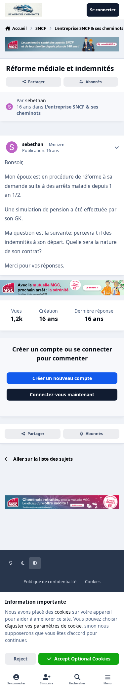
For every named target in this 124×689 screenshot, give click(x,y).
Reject (20, 658)
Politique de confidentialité (49, 581)
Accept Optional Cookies (82, 658)
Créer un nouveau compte (62, 378)
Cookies (93, 581)
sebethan (32, 144)
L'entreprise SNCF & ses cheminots (57, 110)
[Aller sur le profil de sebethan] (9, 106)
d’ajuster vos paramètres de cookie (43, 626)
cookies (63, 612)
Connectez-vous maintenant (62, 394)
